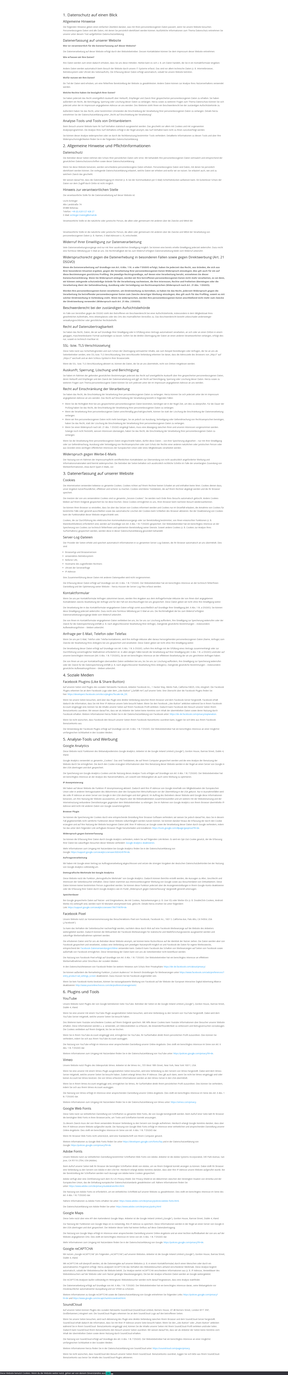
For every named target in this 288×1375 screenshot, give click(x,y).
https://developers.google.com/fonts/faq (142, 1141)
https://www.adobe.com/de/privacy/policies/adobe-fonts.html (149, 1200)
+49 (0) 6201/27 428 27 (83, 211)
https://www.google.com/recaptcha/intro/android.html (99, 1298)
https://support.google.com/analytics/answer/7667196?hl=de (97, 907)
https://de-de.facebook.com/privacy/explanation (193, 714)
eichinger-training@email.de (83, 215)
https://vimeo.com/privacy (183, 1102)
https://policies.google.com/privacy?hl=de (193, 1053)
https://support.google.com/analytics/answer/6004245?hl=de (100, 852)
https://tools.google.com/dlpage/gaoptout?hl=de (175, 828)
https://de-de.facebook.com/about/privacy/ (184, 966)
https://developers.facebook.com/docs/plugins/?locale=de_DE (97, 694)
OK (108, 1373)
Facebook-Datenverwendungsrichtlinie (99, 948)
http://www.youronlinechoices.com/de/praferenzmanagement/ (106, 985)
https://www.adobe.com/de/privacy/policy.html (138, 1206)
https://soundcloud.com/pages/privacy (171, 1348)
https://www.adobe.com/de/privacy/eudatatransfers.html (96, 1186)
